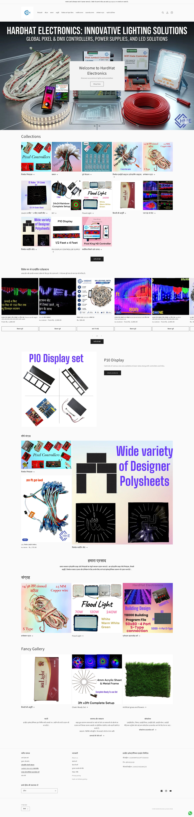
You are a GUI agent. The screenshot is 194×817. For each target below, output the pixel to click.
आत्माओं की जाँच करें (96, 736)
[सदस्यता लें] (55, 790)
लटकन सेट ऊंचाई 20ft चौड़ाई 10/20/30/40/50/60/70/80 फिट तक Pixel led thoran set (132, 318)
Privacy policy (76, 775)
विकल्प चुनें (20, 329)
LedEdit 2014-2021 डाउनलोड (30, 768)
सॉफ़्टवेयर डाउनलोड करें (146, 730)
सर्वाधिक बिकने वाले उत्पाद (91, 249)
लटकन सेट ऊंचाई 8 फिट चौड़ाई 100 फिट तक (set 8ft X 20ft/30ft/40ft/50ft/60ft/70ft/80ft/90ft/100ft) (166, 318)
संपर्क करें (74, 761)
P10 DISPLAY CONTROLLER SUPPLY (66, 249)
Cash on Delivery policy (79, 779)
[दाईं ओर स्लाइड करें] (101, 336)
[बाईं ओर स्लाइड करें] (92, 336)
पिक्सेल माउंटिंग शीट (28, 249)
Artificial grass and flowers (133, 707)
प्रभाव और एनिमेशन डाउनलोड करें (30, 772)
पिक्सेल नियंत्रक (26, 174)
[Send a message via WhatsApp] (190, 813)
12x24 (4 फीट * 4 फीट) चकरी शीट (33, 213)
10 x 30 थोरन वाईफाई (44, 317)
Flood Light (87, 213)
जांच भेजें (23, 775)
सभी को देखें (97, 259)
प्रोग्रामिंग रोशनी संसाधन (27, 765)
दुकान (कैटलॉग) (25, 761)
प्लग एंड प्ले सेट (148, 213)
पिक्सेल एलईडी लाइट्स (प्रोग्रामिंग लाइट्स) (127, 174)
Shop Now (97, 84)
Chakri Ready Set (79, 707)
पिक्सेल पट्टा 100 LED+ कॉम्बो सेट (85, 317)
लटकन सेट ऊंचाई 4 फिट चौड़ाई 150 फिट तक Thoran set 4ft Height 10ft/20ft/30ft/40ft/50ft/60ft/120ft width (19, 318)
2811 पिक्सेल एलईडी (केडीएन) (29, 544)
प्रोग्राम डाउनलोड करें (130, 636)
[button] (163, 12)
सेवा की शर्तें (75, 765)
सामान (54, 174)
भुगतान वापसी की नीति (78, 768)
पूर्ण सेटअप (85, 174)
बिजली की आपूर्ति (118, 213)
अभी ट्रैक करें (24, 758)
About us (75, 758)
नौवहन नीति (75, 772)
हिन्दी (24, 809)
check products (112, 373)
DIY (53, 213)
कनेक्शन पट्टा (148, 174)
